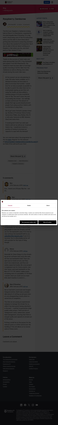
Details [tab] (29, 205)
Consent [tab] (10, 205)
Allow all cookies (47, 222)
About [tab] (48, 205)
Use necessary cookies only (29, 222)
